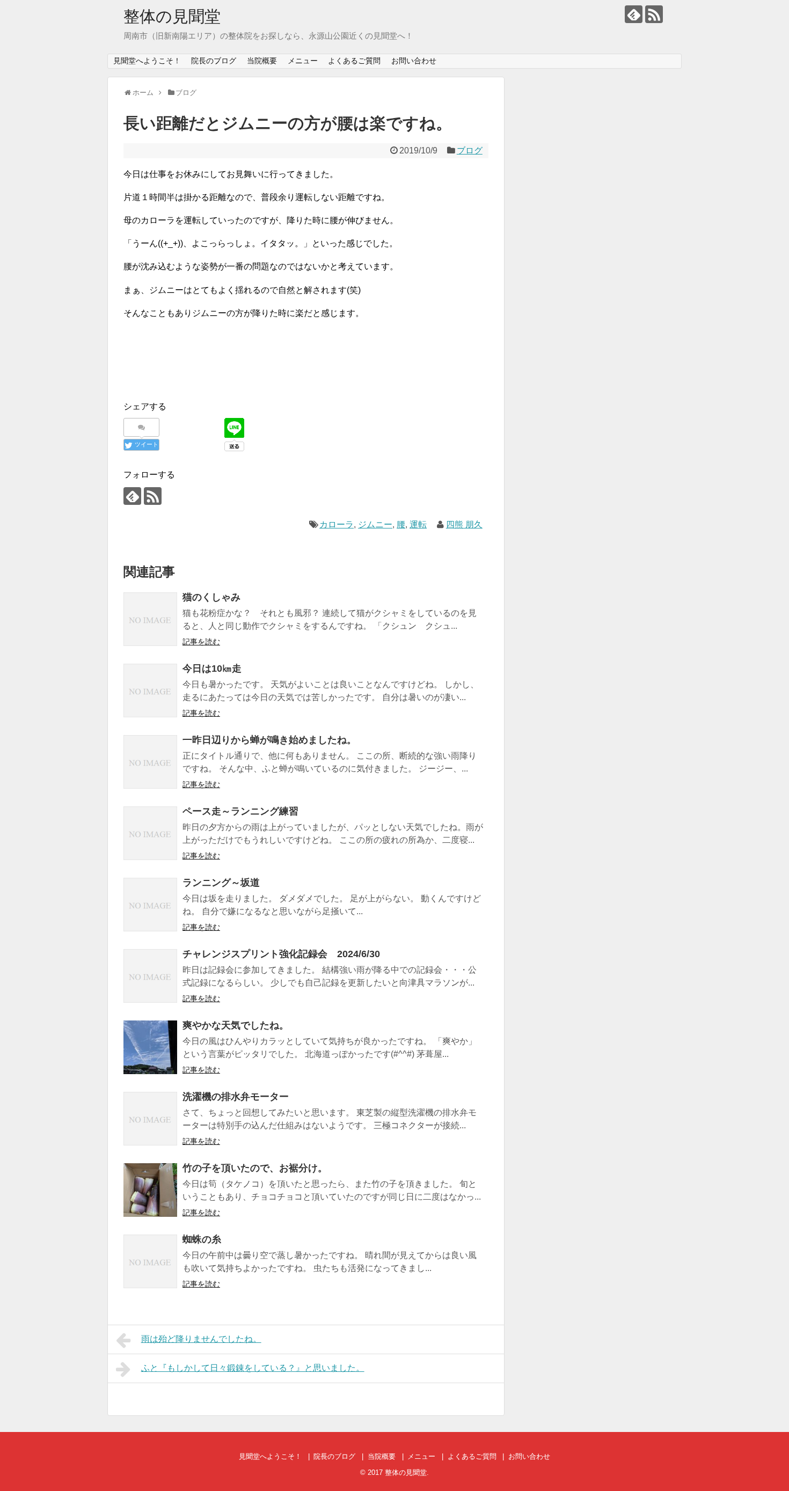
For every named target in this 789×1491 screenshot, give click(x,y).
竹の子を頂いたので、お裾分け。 (254, 1168)
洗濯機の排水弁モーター (235, 1096)
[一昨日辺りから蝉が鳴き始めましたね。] (150, 762)
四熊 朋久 (464, 524)
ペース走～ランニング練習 (240, 811)
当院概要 (262, 60)
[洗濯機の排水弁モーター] (150, 1118)
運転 (418, 524)
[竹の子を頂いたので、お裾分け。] (150, 1190)
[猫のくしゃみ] (150, 619)
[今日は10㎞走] (150, 690)
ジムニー (375, 524)
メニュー (303, 60)
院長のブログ (213, 60)
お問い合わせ (413, 60)
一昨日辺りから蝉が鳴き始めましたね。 (269, 740)
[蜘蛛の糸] (150, 1261)
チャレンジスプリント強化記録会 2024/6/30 (281, 954)
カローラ (336, 524)
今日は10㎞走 (212, 668)
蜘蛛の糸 (201, 1239)
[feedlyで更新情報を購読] (633, 14)
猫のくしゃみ (211, 597)
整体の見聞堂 (172, 16)
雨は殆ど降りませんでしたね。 (201, 1338)
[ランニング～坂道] (150, 904)
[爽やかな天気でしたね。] (150, 1047)
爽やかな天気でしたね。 (235, 1025)
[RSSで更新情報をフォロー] (654, 14)
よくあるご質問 (354, 60)
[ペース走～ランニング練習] (150, 833)
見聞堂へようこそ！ (147, 60)
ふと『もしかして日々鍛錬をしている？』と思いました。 (252, 1367)
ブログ (470, 150)
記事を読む (201, 641)
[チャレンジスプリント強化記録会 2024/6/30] (150, 976)
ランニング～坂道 (221, 882)
